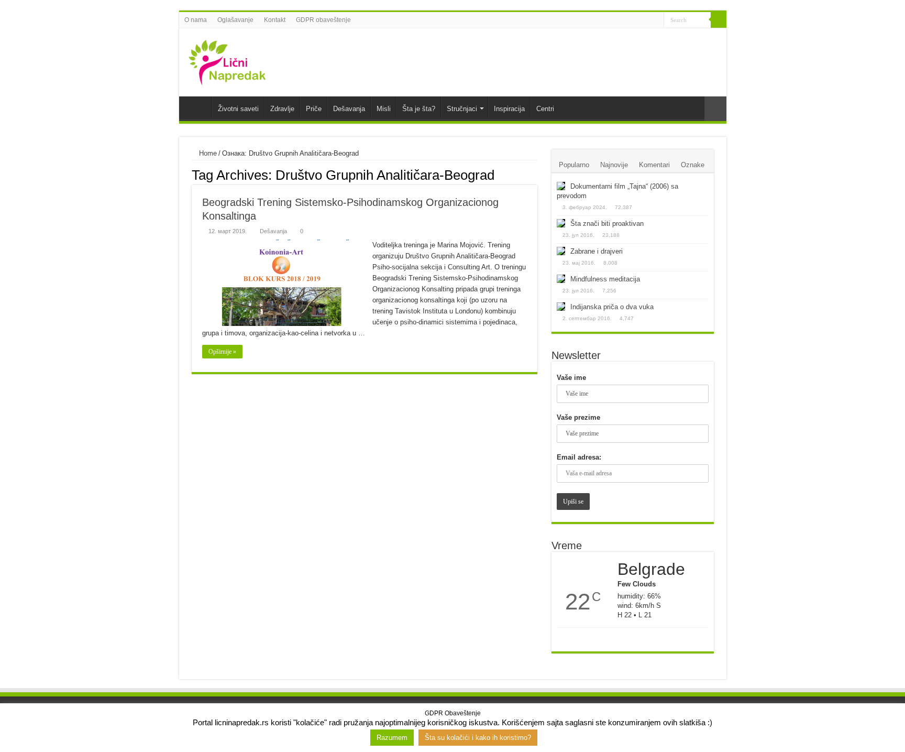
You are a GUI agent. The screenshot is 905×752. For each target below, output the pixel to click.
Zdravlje (282, 109)
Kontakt (274, 20)
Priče (314, 109)
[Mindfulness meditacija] (561, 279)
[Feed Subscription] (534, 174)
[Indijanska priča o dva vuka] (561, 306)
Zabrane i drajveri (596, 251)
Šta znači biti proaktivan (607, 223)
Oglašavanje (235, 20)
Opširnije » (222, 351)
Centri (545, 109)
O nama (195, 20)
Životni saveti (238, 109)
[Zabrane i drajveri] (561, 251)
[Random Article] (715, 108)
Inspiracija (509, 109)
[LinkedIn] (646, 20)
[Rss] (616, 20)
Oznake (692, 165)
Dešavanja (349, 109)
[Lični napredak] (227, 60)
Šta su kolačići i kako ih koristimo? (478, 738)
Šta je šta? (418, 109)
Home (207, 153)
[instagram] (656, 20)
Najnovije (614, 165)
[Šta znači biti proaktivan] (561, 223)
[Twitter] (636, 20)
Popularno (574, 165)
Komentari (654, 165)
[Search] (718, 20)
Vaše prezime (578, 417)
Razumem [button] (392, 738)
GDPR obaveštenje (323, 20)
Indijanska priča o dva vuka (612, 307)
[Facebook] (626, 20)
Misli (384, 109)
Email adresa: (579, 457)
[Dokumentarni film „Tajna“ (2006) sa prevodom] (561, 186)
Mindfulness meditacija (605, 279)
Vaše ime (571, 378)
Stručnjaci (462, 109)
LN (198, 107)
